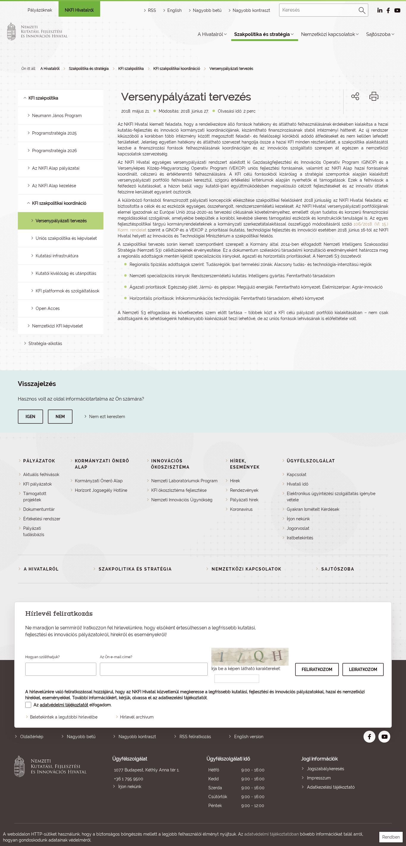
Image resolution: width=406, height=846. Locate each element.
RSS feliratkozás (195, 736)
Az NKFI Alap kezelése (54, 185)
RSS (152, 10)
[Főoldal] (44, 31)
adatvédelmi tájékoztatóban (271, 834)
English (174, 10)
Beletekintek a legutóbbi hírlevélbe (63, 717)
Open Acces (48, 308)
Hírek (235, 480)
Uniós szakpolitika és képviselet (66, 238)
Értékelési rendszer (41, 518)
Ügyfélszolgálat (311, 461)
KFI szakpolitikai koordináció (176, 69)
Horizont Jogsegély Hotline (101, 490)
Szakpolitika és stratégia (262, 34)
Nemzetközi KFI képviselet (57, 326)
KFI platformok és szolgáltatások (67, 291)
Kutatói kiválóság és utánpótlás (66, 273)
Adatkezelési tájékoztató (331, 787)
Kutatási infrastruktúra (57, 255)
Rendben (391, 837)
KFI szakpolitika (131, 69)
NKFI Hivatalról (79, 10)
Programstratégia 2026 (54, 150)
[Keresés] (362, 9)
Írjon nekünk (298, 518)
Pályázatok (39, 461)
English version (248, 736)
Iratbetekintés (300, 537)
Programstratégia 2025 (54, 133)
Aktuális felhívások (41, 474)
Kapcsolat (296, 474)
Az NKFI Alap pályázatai (55, 168)
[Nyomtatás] (373, 96)
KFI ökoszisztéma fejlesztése (179, 490)
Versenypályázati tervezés (231, 69)
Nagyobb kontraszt (251, 10)
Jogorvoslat (298, 528)
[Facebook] (348, 117)
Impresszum (319, 778)
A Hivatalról (210, 34)
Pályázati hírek (244, 499)
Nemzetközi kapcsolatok (328, 34)
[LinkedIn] (375, 117)
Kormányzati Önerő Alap (99, 480)
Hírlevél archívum (137, 717)
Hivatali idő (297, 484)
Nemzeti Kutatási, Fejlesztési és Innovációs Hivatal (52, 783)
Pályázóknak (40, 10)
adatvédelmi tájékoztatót (64, 704)
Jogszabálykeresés (325, 768)
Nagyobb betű (81, 736)
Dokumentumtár (39, 509)
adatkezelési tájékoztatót (182, 697)
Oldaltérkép (31, 736)
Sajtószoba (378, 34)
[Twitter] (362, 117)
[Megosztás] (355, 96)
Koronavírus (241, 509)
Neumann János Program (57, 115)
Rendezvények (244, 490)
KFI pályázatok (37, 484)
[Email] (335, 117)
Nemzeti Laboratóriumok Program (184, 480)
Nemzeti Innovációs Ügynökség (182, 499)
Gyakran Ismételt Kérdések (313, 509)
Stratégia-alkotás (45, 343)
